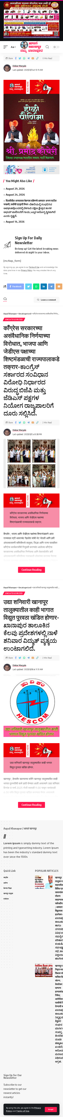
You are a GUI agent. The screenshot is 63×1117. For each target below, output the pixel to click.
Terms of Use (22, 1111)
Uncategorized (14, 319)
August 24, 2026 (15, 194)
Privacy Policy (26, 270)
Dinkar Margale (19, 66)
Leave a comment (48, 300)
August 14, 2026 (15, 221)
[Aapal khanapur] (31, 47)
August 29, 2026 (15, 188)
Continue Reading (31, 569)
